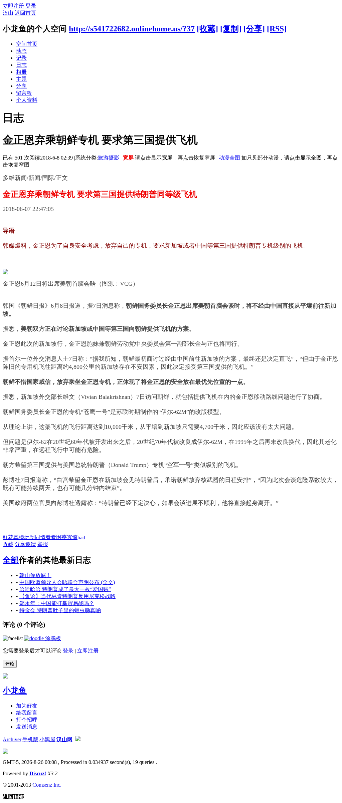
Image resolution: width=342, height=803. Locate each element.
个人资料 (26, 100)
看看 (50, 537)
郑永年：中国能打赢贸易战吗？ (56, 603)
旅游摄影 (108, 158)
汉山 (8, 13)
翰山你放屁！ (35, 575)
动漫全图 (229, 158)
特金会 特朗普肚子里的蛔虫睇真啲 (60, 610)
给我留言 (26, 713)
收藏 (8, 544)
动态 (21, 51)
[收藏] (207, 28)
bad (81, 537)
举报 (42, 544)
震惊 (72, 537)
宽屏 (128, 158)
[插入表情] (13, 638)
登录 (30, 6)
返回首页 (25, 13)
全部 (11, 560)
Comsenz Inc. (46, 785)
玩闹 (29, 537)
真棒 (18, 537)
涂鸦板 (52, 638)
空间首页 (26, 44)
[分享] (254, 28)
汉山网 (64, 739)
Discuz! (37, 773)
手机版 (30, 739)
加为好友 (26, 706)
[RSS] (277, 28)
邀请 (30, 544)
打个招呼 (26, 720)
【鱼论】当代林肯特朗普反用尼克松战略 (67, 596)
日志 (21, 65)
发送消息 (26, 727)
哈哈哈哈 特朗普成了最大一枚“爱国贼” (65, 589)
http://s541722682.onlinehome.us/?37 (132, 28)
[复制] (230, 28)
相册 (21, 72)
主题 (21, 79)
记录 (21, 58)
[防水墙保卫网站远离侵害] (77, 739)
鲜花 (8, 537)
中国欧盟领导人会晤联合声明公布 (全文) (67, 582)
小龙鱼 (15, 690)
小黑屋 (47, 739)
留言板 (24, 93)
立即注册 (13, 6)
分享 (21, 86)
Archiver (12, 739)
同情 (40, 537)
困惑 (61, 537)
